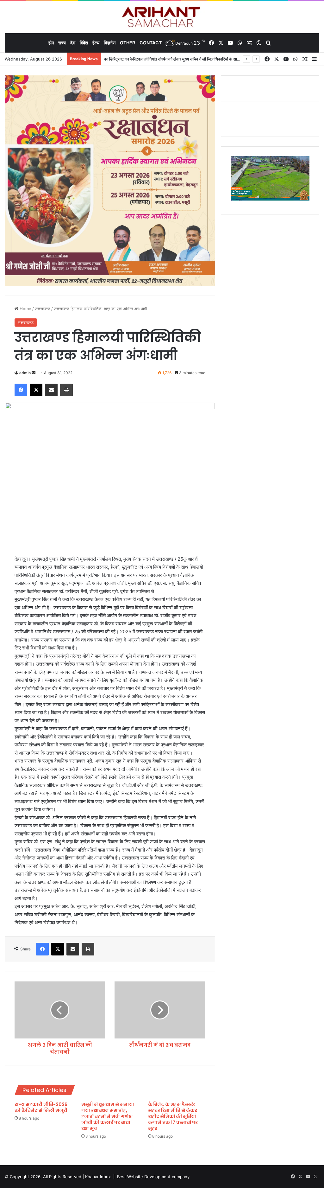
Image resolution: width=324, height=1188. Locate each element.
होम (51, 42)
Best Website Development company (153, 1176)
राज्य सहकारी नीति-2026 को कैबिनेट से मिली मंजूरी (41, 1107)
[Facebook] (21, 390)
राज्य (62, 42)
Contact (151, 42)
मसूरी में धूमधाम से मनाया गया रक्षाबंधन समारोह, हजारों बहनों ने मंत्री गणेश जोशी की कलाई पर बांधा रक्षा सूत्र (107, 1116)
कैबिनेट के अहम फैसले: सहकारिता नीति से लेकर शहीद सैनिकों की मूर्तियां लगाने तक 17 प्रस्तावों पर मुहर (173, 1116)
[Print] (66, 390)
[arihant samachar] (162, 18)
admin (25, 372)
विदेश (84, 42)
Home (24, 308)
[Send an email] (33, 372)
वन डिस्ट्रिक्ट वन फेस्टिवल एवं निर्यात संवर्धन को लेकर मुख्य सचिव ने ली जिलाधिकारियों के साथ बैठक (176, 58)
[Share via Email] (51, 390)
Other (127, 42)
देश (72, 42)
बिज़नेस (109, 42)
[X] (36, 390)
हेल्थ (95, 42)
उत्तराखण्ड (42, 308)
